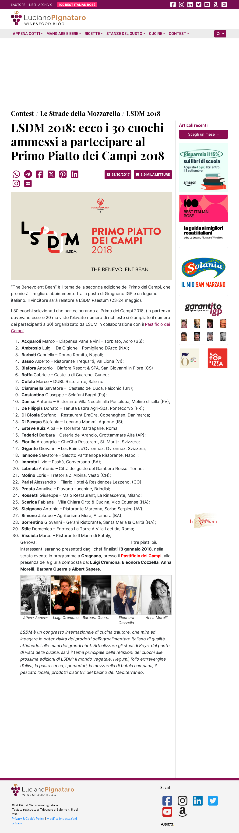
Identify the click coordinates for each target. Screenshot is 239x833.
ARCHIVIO (45, 5)
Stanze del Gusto (124, 33)
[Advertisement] (119, 72)
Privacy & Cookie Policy (28, 818)
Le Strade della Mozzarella (80, 113)
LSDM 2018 (143, 113)
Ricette (92, 33)
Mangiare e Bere (62, 33)
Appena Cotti (26, 33)
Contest (177, 33)
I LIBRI (32, 5)
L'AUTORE (18, 5)
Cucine (155, 33)
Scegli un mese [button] (202, 134)
